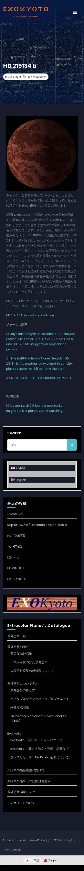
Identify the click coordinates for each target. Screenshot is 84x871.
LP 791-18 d (15, 568)
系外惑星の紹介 (37, 77)
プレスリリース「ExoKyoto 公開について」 (41, 757)
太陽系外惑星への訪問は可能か (29, 781)
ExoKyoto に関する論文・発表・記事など (39, 748)
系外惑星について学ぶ (22, 683)
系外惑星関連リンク (21, 792)
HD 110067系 (16, 535)
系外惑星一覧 (16, 636)
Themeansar (11, 850)
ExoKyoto (14, 733)
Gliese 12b (15, 514)
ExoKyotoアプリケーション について (36, 740)
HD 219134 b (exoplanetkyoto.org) (31, 315)
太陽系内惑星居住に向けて (25, 770)
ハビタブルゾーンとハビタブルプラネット (39, 699)
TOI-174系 (14, 546)
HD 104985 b (16, 579)
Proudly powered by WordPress (24, 840)
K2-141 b (13, 557)
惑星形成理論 (19, 707)
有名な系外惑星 (21, 653)
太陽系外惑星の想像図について (32, 670)
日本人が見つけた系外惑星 (29, 662)
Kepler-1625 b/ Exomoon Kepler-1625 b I (38, 525)
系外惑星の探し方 (22, 690)
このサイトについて (21, 803)
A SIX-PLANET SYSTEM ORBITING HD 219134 (41, 378)
